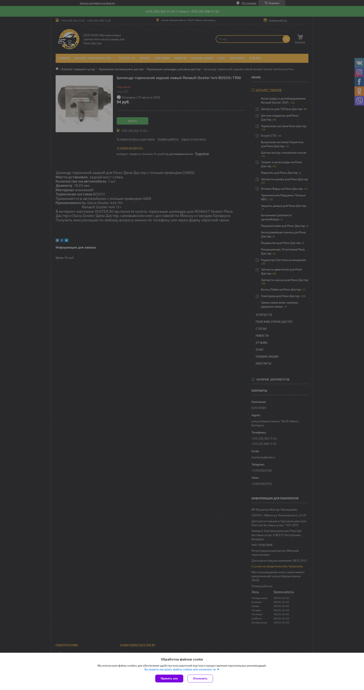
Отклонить (200, 678)
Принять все (169, 678)
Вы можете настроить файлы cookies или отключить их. (181, 669)
